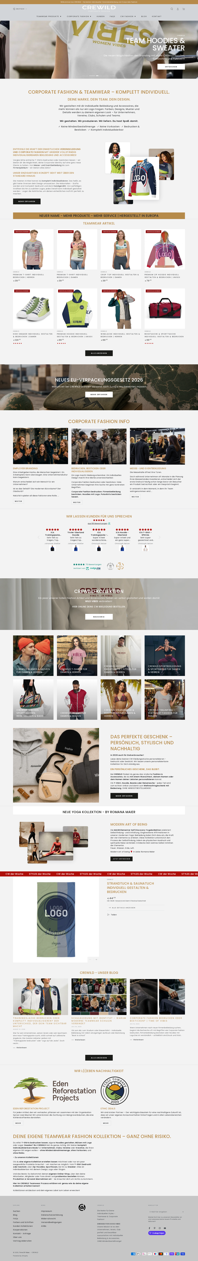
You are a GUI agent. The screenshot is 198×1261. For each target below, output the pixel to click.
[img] (99, 520)
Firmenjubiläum (20, 167)
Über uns (17, 1237)
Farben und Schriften (23, 1222)
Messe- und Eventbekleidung (48, 165)
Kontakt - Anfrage (22, 1233)
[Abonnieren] (183, 1211)
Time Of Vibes (24, 1252)
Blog (15, 1215)
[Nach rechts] (96, 959)
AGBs (43, 1226)
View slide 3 (99, 74)
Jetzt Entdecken (121, 859)
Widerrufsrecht (48, 1218)
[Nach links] (90, 959)
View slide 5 (113, 74)
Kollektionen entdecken (24, 1190)
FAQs (15, 1218)
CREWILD (110, 879)
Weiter (18, 501)
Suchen (16, 1211)
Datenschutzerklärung (52, 1215)
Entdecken (178, 67)
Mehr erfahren (26, 201)
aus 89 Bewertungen (97, 523)
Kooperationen (20, 1229)
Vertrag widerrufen (22, 1241)
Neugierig (99, 617)
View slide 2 (92, 74)
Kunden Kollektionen (23, 1226)
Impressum (46, 1211)
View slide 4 (106, 74)
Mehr (18, 1123)
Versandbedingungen (51, 1222)
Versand (118, 901)
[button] (172, 8)
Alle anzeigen (99, 353)
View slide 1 (85, 74)
